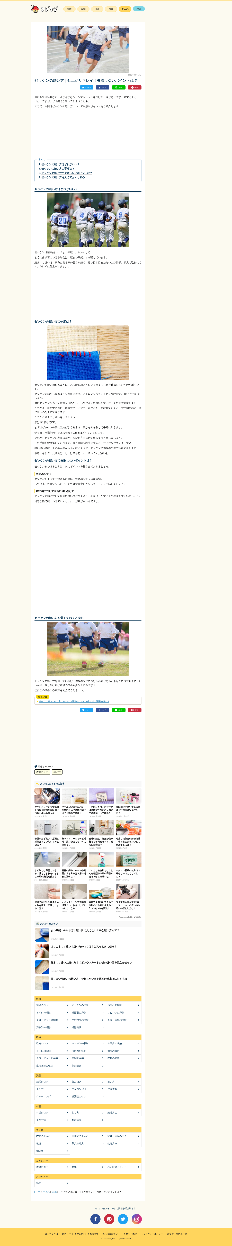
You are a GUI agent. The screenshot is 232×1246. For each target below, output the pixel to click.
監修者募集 (93, 1234)
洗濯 (97, 9)
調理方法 (112, 1112)
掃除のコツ (42, 1005)
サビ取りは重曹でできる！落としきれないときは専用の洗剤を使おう (47, 873)
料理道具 (76, 1120)
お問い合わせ (130, 1234)
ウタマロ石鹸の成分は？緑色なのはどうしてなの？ (128, 873)
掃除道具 (76, 1027)
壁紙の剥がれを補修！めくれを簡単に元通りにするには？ (47, 905)
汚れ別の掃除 (43, 1027)
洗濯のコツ (42, 1081)
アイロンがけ (79, 1089)
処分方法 (112, 1143)
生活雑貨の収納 (44, 1065)
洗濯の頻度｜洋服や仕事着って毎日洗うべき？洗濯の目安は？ (101, 841)
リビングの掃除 (116, 1012)
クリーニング (43, 1096)
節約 (38, 1183)
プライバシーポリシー (152, 1234)
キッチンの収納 (80, 1043)
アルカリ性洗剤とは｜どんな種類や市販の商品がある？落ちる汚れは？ (101, 873)
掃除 (69, 9)
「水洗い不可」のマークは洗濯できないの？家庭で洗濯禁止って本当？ (101, 809)
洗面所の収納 (79, 1050)
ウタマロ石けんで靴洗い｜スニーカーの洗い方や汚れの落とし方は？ (128, 905)
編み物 (39, 1151)
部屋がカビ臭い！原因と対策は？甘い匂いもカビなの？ (47, 841)
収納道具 (76, 1065)
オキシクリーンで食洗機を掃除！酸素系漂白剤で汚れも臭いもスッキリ (47, 809)
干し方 (39, 1089)
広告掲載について (111, 1234)
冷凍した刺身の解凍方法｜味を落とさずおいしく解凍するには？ (128, 841)
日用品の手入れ (80, 1136)
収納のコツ (42, 1043)
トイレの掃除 (43, 1012)
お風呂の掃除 (115, 1005)
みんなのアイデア (117, 1167)
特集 (74, 1167)
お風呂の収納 (115, 1043)
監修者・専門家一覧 (177, 1234)
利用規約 (79, 1234)
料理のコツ (42, 1112)
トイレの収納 (43, 1050)
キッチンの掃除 (80, 1005)
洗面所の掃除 (79, 1012)
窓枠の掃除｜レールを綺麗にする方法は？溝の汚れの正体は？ (74, 873)
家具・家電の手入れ (118, 1136)
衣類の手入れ (43, 1136)
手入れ (125, 9)
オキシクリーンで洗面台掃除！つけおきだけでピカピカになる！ (74, 905)
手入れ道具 (78, 1143)
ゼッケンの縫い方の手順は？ (58, 168)
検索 (139, 8)
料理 (111, 9)
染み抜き (76, 1081)
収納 (83, 9)
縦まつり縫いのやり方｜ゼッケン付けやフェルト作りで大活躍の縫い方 (74, 701)
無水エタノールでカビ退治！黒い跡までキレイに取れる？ (74, 841)
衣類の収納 (113, 1058)
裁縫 (38, 1143)
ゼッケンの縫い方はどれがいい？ (60, 164)
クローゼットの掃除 (47, 1020)
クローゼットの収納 (47, 1058)
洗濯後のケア (79, 1096)
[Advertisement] (61, 133)
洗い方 (111, 1081)
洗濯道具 (112, 1089)
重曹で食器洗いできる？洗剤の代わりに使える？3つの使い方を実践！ (101, 905)
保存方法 (41, 1120)
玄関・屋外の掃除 (117, 1020)
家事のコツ (42, 1167)
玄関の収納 (78, 1058)
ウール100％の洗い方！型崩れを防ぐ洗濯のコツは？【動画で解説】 (74, 809)
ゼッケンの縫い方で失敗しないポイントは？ (66, 173)
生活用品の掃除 (80, 1020)
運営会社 (66, 1234)
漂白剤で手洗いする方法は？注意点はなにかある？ (128, 809)
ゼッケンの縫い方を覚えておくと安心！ (64, 177)
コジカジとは (51, 1234)
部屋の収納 (113, 1050)
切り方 (75, 1112)
